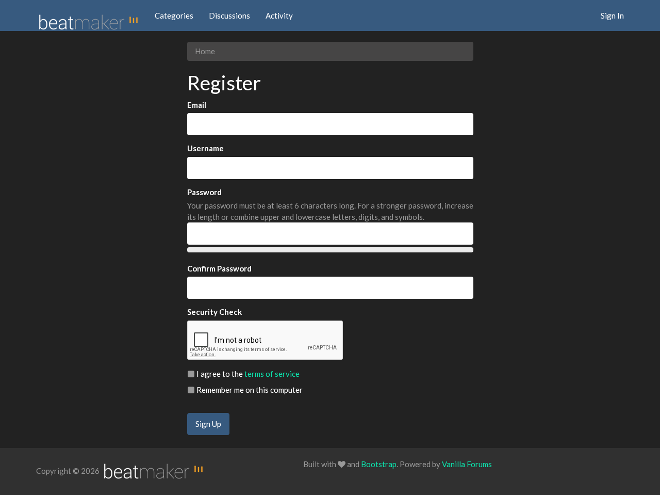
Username (205, 148)
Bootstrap (379, 464)
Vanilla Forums (467, 464)
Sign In (612, 15)
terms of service (272, 373)
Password (204, 192)
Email (196, 104)
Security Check (214, 311)
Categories (174, 15)
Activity (279, 15)
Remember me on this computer (249, 389)
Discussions (229, 15)
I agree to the (247, 373)
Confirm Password (219, 268)
